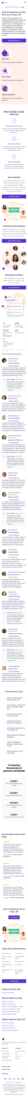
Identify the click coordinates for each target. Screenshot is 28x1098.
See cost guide (7, 336)
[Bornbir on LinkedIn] (14, 1079)
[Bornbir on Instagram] (9, 1079)
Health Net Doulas (20, 961)
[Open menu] (25, 2)
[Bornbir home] (4, 2)
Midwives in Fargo (7, 1001)
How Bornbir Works (20, 1051)
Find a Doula (5, 1051)
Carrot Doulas (18, 953)
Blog (16, 1053)
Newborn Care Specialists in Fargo (12, 1006)
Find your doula (14, 196)
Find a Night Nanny (7, 1060)
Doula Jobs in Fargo (8, 1025)
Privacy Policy (18, 1082)
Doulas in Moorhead (8, 993)
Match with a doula (14, 241)
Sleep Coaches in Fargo (9, 1014)
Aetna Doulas (18, 965)
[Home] (2, 7)
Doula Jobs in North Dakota (10, 1030)
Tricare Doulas (6, 961)
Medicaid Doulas (6, 953)
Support (17, 1058)
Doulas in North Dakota (12, 7)
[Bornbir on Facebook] (5, 1079)
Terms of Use (9, 1082)
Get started (14, 917)
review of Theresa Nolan (17, 897)
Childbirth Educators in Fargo (11, 1011)
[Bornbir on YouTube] (22, 1079)
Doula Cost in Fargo (8, 1023)
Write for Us (18, 1056)
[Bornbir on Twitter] (18, 1079)
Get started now (14, 287)
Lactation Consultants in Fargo (11, 1009)
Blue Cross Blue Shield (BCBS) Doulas (19, 971)
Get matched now (14, 40)
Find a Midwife (5, 1053)
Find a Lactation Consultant (6, 1057)
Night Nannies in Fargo (8, 1004)
